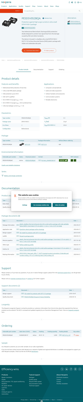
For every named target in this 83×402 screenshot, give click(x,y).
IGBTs (3, 389)
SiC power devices (7, 385)
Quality (21, 6)
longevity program (73, 310)
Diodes (4, 379)
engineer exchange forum (18, 278)
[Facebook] (71, 369)
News (52, 6)
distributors (34, 351)
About (46, 6)
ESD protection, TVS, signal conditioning (13, 381)
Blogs (57, 6)
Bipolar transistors (7, 377)
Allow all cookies (60, 205)
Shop (33, 6)
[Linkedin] (66, 369)
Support (27, 6)
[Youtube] (79, 369)
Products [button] (4, 6)
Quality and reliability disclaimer (11, 165)
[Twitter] (62, 369)
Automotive (5, 394)
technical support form (64, 272)
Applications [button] (13, 6)
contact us (30, 278)
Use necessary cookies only (41, 205)
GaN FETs (4, 387)
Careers (39, 6)
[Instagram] (75, 369)
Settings (24, 205)
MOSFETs (4, 383)
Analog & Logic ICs (7, 392)
